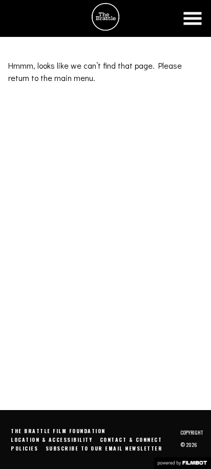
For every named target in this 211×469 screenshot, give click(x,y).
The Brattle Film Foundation (58, 431)
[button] (192, 18)
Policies (24, 448)
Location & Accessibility (51, 439)
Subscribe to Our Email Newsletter (104, 448)
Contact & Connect (131, 439)
